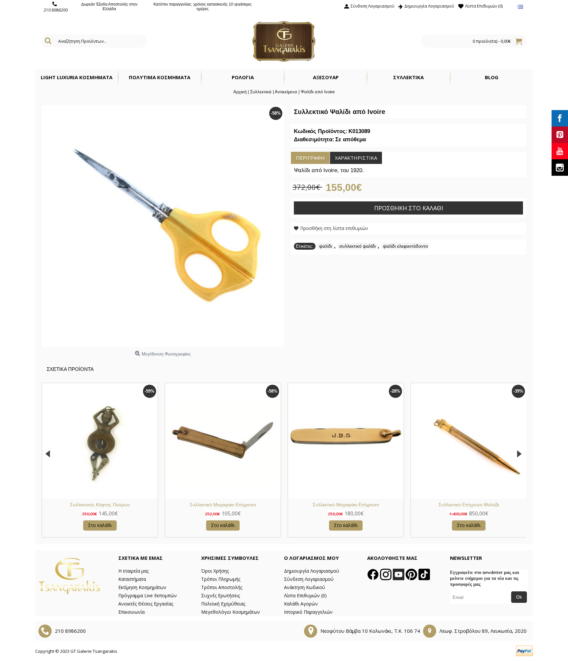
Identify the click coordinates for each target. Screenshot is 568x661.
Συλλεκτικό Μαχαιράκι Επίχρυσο (223, 504)
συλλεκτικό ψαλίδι (357, 246)
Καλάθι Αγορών (301, 604)
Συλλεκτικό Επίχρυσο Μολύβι (468, 504)
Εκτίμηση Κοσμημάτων (142, 587)
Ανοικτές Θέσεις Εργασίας (145, 604)
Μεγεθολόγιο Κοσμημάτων (230, 612)
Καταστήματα (132, 579)
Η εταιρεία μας (133, 571)
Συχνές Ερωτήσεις (220, 595)
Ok (519, 597)
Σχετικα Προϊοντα (70, 369)
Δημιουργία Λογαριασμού (311, 571)
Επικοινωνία (131, 612)
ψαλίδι (325, 246)
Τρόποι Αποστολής (221, 587)
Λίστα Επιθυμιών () (305, 595)
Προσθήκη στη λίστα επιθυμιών (334, 228)
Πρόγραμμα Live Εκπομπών (147, 595)
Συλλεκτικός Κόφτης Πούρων (100, 504)
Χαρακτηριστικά (356, 157)
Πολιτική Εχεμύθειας (223, 604)
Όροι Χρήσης (215, 571)
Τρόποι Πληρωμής (220, 579)
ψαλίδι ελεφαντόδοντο (405, 246)
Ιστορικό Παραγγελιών (308, 612)
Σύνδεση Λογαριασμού (309, 579)
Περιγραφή (310, 157)
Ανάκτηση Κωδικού (304, 587)
